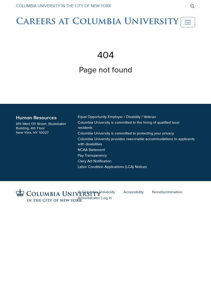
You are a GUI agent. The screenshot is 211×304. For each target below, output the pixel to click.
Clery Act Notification (94, 161)
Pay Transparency (92, 155)
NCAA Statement (91, 150)
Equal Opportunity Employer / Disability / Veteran (117, 117)
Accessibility (134, 192)
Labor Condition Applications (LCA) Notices (112, 167)
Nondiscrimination (167, 192)
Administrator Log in (95, 198)
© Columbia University (96, 192)
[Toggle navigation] (188, 22)
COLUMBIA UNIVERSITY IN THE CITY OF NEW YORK (63, 6)
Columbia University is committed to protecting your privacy (126, 133)
